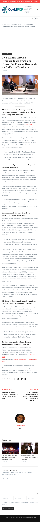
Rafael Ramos (20, 425)
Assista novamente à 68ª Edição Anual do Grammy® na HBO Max (29, 457)
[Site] (20, 429)
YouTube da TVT (29, 124)
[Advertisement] (20, 40)
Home (3, 24)
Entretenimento (10, 24)
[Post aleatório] (32, 18)
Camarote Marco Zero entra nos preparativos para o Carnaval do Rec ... (9, 457)
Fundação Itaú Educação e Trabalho (23, 359)
